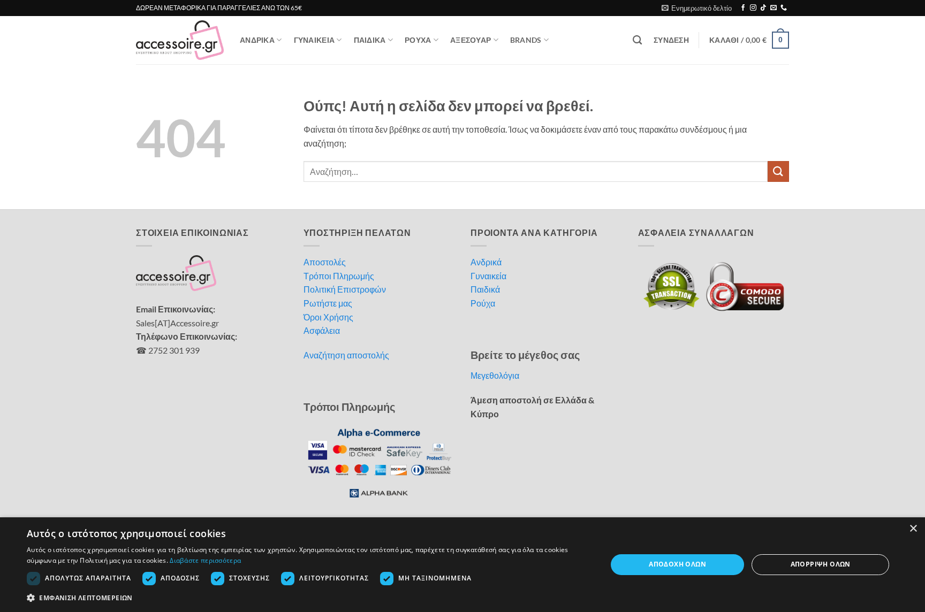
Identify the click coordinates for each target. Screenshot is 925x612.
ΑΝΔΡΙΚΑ (257, 39)
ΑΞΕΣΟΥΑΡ (470, 39)
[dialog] (462, 564)
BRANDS (526, 39)
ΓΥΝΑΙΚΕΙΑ (314, 39)
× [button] (913, 529)
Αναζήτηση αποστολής (346, 355)
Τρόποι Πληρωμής (339, 276)
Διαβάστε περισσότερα (205, 560)
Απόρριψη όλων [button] (821, 564)
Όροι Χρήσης (328, 317)
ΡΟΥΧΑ (418, 39)
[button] (697, 8)
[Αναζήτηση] (637, 40)
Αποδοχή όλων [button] (677, 564)
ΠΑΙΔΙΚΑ (370, 39)
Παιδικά (485, 289)
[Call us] (783, 8)
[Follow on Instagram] (753, 8)
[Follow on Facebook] (743, 8)
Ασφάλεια (322, 330)
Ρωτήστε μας (328, 303)
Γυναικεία (488, 276)
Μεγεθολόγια (495, 375)
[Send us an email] (773, 8)
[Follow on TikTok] (763, 8)
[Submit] (778, 171)
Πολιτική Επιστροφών (345, 289)
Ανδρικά (486, 262)
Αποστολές (325, 262)
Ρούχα (483, 303)
